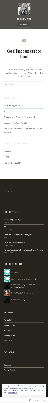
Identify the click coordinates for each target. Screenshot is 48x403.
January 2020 (9, 325)
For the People (11, 163)
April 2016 (8, 341)
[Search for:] (24, 84)
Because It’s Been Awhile (15, 123)
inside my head (24, 19)
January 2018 (9, 335)
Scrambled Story (18, 285)
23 (5, 111)
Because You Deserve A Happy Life (20, 117)
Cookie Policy (12, 392)
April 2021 (8, 320)
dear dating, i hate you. (14, 105)
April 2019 (8, 330)
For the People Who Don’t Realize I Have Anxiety (23, 130)
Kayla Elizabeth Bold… (20, 293)
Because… (8, 151)
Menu (25, 25)
